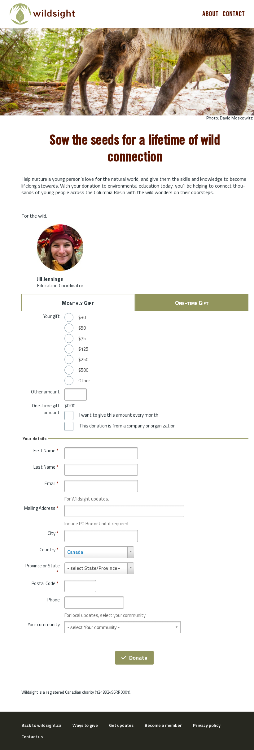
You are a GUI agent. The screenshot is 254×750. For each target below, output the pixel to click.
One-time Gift (192, 302)
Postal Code (45, 583)
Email (51, 483)
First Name (45, 450)
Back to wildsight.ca (41, 725)
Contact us (32, 736)
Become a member (163, 725)
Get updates (121, 725)
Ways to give (85, 725)
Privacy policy (207, 725)
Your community (44, 624)
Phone (53, 599)
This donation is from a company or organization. (128, 426)
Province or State (42, 569)
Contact (233, 14)
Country (49, 549)
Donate (138, 657)
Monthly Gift (78, 302)
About (210, 14)
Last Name (45, 466)
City (53, 533)
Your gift (51, 316)
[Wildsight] (42, 14)
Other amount (45, 391)
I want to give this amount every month (118, 415)
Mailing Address (41, 508)
